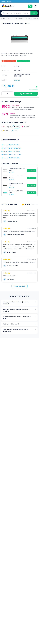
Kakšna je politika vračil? (11, 324)
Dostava (3, 1)
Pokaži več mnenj (19, 286)
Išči (34, 13)
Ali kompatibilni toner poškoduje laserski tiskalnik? (16, 303)
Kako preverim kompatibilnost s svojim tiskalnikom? (15, 330)
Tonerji (9, 18)
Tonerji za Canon (18, 18)
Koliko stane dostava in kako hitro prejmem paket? (17, 317)
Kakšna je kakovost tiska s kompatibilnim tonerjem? (16, 310)
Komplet (8, 126)
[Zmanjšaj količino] (4, 94)
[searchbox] (15, 13)
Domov (3, 18)
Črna (17, 126)
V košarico (32, 170)
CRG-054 (27, 18)
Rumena (6, 130)
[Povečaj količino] (11, 94)
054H (24, 55)
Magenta (26, 126)
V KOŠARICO (27, 94)
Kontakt (9, 1)
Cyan (15, 130)
